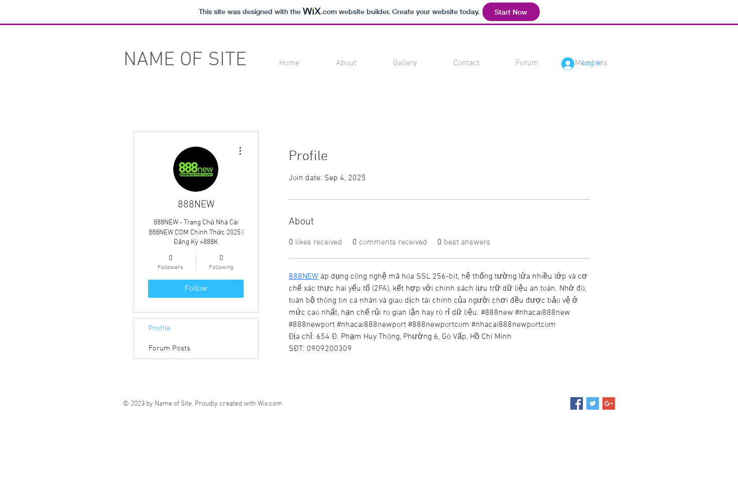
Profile (160, 328)
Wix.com (270, 404)
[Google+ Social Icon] (608, 403)
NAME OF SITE (185, 60)
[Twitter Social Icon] (592, 403)
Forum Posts (169, 348)
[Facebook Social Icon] (576, 403)
